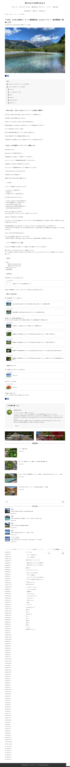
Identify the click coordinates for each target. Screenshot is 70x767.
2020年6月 (7, 678)
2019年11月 (7, 691)
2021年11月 (7, 661)
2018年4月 (7, 733)
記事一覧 (17, 425)
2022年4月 (7, 650)
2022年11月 (7, 637)
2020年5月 (7, 680)
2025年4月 (7, 574)
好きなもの (28, 614)
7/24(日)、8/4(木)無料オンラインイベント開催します (17, 86)
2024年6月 (7, 595)
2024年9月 (7, 589)
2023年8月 (7, 617)
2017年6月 (7, 755)
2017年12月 (7, 741)
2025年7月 (7, 567)
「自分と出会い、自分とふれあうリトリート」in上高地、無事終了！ (19, 84)
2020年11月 (7, 670)
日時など (11, 94)
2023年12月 (7, 608)
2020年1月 (7, 687)
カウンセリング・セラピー (31, 570)
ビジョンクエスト (30, 593)
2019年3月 (7, 709)
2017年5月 (7, 757)
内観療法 (29, 591)
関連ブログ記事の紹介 (13, 100)
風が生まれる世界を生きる (35, 3)
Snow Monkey (24, 765)
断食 (28, 602)
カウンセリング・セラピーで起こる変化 (34, 577)
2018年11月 (7, 717)
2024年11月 (7, 585)
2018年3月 (7, 735)
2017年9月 (7, 748)
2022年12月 (7, 635)
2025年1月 (7, 580)
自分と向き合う (29, 584)
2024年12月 (7, 582)
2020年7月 (7, 676)
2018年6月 (7, 728)
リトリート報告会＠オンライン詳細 (15, 92)
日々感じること (29, 582)
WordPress (46, 765)
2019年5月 (7, 704)
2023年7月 (7, 619)
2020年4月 (7, 683)
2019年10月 (7, 693)
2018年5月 (7, 731)
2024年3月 (7, 602)
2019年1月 (7, 713)
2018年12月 (7, 715)
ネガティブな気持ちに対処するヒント (34, 579)
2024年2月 (7, 604)
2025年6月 (7, 569)
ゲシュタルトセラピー (31, 596)
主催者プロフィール (13, 102)
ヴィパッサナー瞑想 (31, 589)
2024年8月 (7, 591)
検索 (63, 502)
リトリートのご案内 (27, 24)
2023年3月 (7, 628)
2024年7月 (7, 593)
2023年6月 (7, 622)
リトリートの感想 (30, 557)
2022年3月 (7, 652)
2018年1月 (7, 739)
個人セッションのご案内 (31, 573)
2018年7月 (7, 726)
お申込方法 (11, 97)
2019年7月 (7, 700)
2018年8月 (7, 724)
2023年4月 (7, 626)
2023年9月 (7, 615)
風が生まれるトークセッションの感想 (34, 562)
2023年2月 (7, 630)
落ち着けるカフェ (29, 629)
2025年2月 (7, 578)
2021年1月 (7, 667)
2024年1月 (7, 606)
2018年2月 (7, 737)
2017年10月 (7, 746)
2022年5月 (7, 648)
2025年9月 (7, 563)
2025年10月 (7, 560)
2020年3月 (7, 685)
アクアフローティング (31, 587)
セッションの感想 (30, 575)
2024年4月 (7, 600)
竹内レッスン (29, 600)
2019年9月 (7, 696)
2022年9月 (7, 641)
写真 (27, 622)
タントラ (28, 604)
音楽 (27, 625)
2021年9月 (7, 665)
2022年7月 (7, 646)
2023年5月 (7, 624)
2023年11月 (7, 611)
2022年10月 (7, 639)
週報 (27, 567)
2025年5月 (7, 571)
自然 (27, 609)
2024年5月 (7, 598)
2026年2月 (7, 552)
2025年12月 (7, 556)
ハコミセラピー (30, 598)
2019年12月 (7, 689)
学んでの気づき (29, 607)
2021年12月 (7, 659)
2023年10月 (7, 613)
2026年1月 (7, 554)
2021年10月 (7, 663)
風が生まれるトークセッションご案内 (34, 565)
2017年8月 (7, 750)
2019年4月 (7, 707)
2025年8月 (7, 565)
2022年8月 (7, 643)
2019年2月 (7, 711)
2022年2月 (7, 654)
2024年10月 (7, 587)
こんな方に (11, 89)
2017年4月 (7, 759)
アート (27, 627)
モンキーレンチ (35, 765)
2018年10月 (7, 720)
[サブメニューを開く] (43, 552)
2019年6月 (7, 702)
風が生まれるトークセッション (32, 560)
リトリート (28, 552)
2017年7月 (7, 752)
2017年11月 (7, 744)
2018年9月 (7, 722)
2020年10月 (7, 672)
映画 (27, 620)
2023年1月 (7, 632)
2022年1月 (7, 656)
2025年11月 (7, 558)
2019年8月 (7, 698)
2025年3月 (7, 576)
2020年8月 (7, 674)
